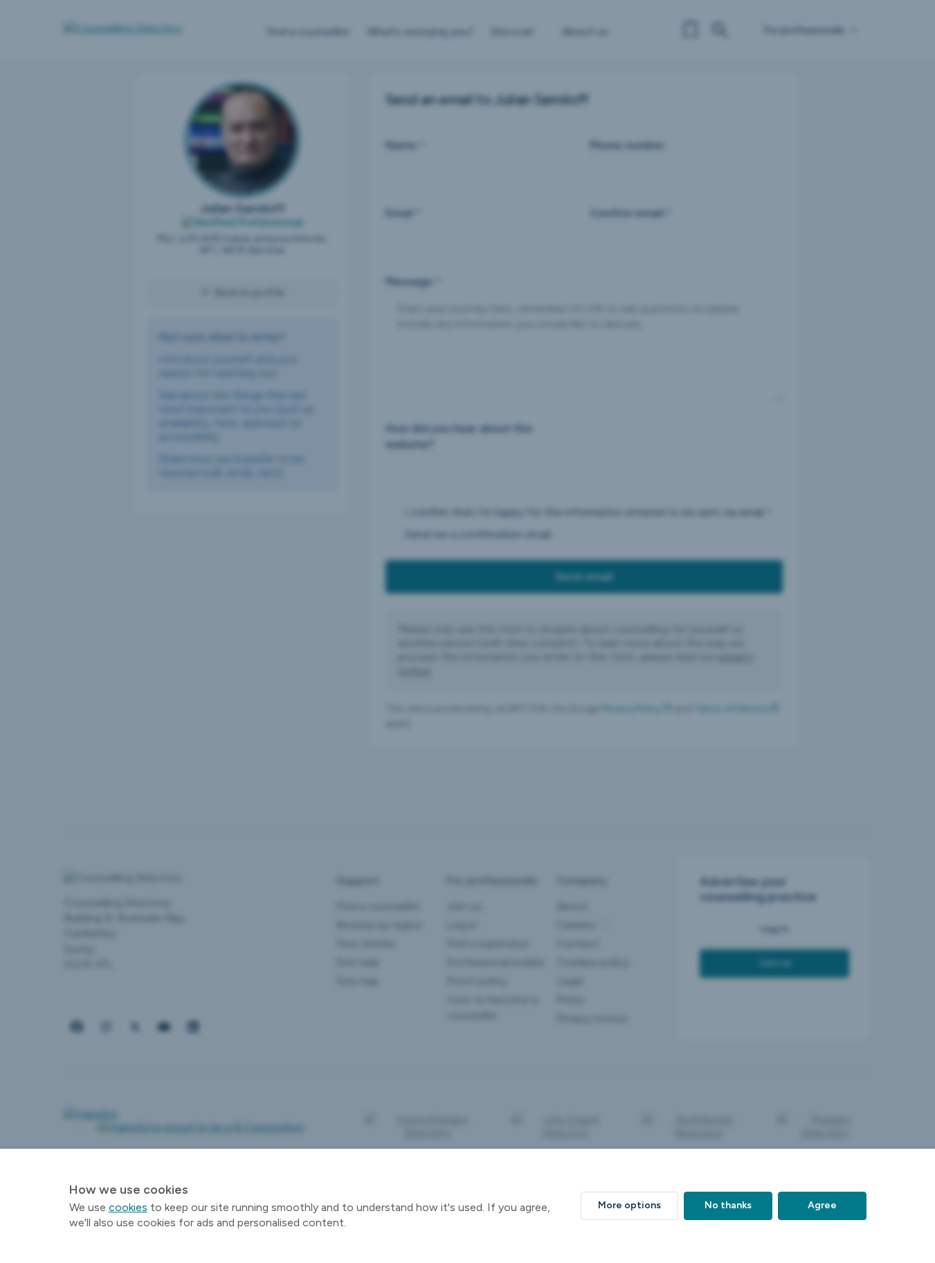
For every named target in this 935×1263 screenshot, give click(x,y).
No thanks (728, 1205)
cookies (128, 1207)
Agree (822, 1205)
